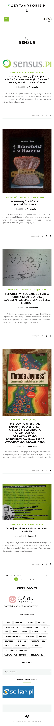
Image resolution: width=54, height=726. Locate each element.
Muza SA (42, 636)
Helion (35, 632)
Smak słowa (20, 646)
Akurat (8, 623)
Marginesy (30, 636)
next (33, 579)
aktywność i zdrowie (16, 197)
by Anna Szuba (32, 87)
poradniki (16, 419)
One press (22, 641)
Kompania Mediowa (13, 636)
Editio (45, 627)
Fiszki (14, 632)
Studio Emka (35, 646)
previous (15, 575)
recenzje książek (18, 72)
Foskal (25, 632)
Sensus (7, 646)
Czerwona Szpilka (30, 627)
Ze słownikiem (37, 655)
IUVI (44, 632)
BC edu (31, 623)
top (27, 716)
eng (6, 632)
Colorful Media (11, 627)
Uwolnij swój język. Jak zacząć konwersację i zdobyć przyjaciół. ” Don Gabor (27, 79)
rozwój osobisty (36, 72)
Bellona (41, 623)
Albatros (19, 623)
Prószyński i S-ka (38, 641)
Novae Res (9, 641)
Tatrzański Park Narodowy (16, 650)
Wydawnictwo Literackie (15, 655)
